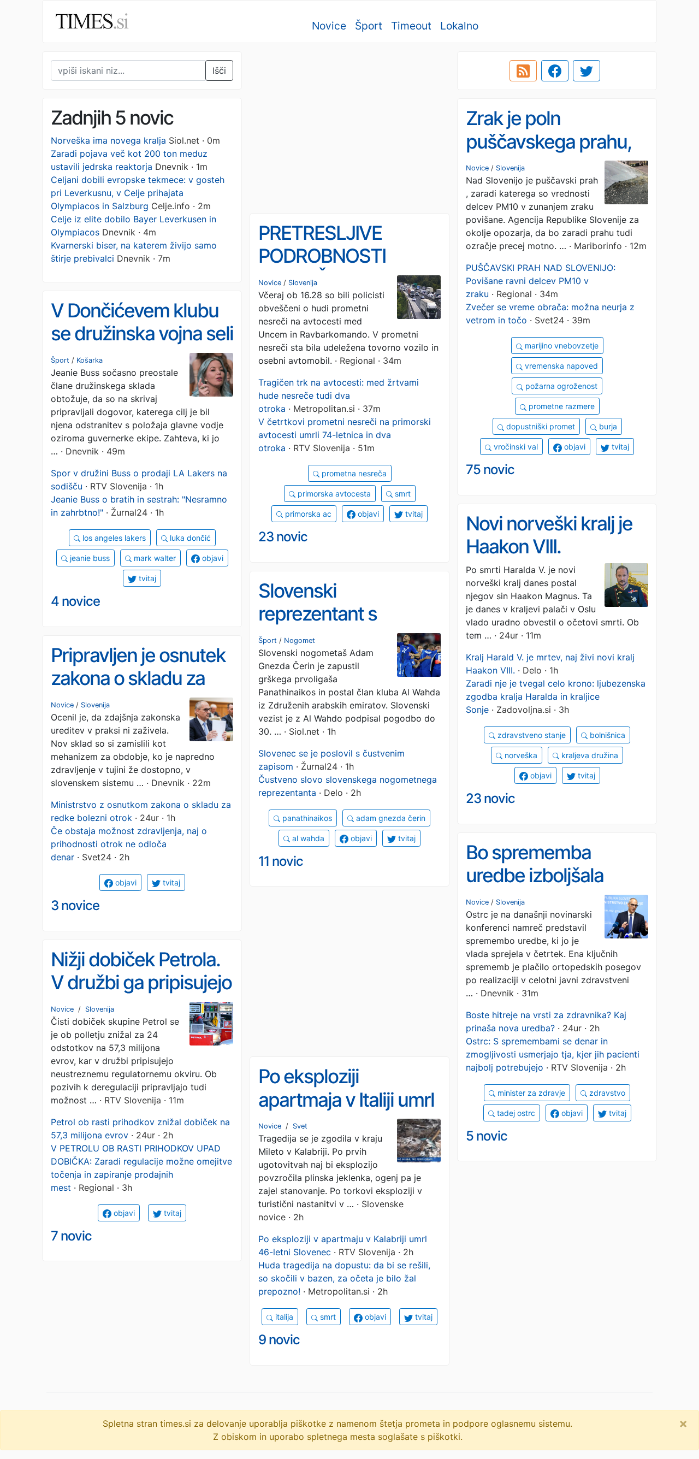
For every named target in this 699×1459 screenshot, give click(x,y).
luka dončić (189, 537)
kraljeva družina (588, 755)
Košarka (89, 360)
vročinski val (514, 446)
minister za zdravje (530, 1092)
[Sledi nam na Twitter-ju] (586, 71)
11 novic (280, 861)
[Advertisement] (349, 128)
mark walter (154, 558)
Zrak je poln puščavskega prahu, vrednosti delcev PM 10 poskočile (549, 153)
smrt (402, 493)
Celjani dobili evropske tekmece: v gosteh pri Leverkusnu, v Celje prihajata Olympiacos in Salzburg (137, 192)
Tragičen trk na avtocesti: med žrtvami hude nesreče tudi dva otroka (338, 395)
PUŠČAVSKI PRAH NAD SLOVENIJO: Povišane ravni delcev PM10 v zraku (540, 280)
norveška (519, 755)
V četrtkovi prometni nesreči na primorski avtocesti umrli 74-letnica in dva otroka (344, 434)
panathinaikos (306, 818)
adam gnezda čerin (389, 818)
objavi (573, 446)
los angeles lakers (113, 537)
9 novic (279, 1340)
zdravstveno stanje (530, 735)
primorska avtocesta (333, 493)
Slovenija (510, 168)
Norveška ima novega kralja (108, 140)
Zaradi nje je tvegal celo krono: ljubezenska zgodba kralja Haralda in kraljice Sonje (555, 696)
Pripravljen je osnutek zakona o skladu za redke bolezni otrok (138, 678)
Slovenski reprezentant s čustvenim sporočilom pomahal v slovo (348, 625)
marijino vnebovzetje (561, 345)
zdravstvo (606, 1092)
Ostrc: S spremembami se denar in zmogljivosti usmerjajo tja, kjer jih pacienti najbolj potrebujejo (552, 1054)
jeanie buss (89, 558)
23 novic (282, 537)
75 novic (490, 469)
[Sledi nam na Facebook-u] (554, 71)
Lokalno (459, 25)
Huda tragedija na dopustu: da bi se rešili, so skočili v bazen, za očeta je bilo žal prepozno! (344, 1278)
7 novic (71, 1236)
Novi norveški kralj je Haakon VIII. (549, 535)
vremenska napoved (560, 365)
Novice (329, 25)
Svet (300, 1126)
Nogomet (299, 640)
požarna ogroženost (560, 386)
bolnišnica (606, 735)
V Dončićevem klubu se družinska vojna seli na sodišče (142, 333)
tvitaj (619, 446)
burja (607, 426)
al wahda (307, 838)
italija (283, 1316)
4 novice (75, 601)
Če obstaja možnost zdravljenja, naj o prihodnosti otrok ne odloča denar (129, 844)
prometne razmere (560, 406)
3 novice (75, 905)
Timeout (411, 25)
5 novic (486, 1136)
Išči (219, 70)
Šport (368, 25)
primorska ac (307, 513)
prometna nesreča (353, 473)
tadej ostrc (515, 1113)
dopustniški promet (539, 426)
